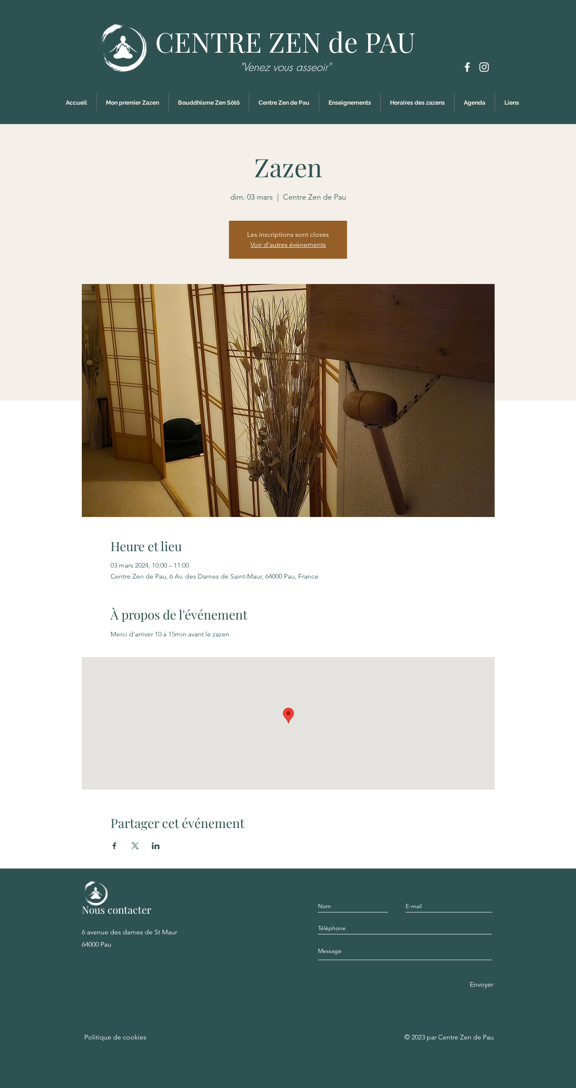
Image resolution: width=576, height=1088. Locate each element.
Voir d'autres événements (288, 245)
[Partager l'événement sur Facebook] (114, 845)
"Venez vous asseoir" (285, 67)
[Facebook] (467, 67)
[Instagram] (484, 67)
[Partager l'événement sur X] (135, 845)
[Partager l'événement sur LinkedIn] (156, 845)
